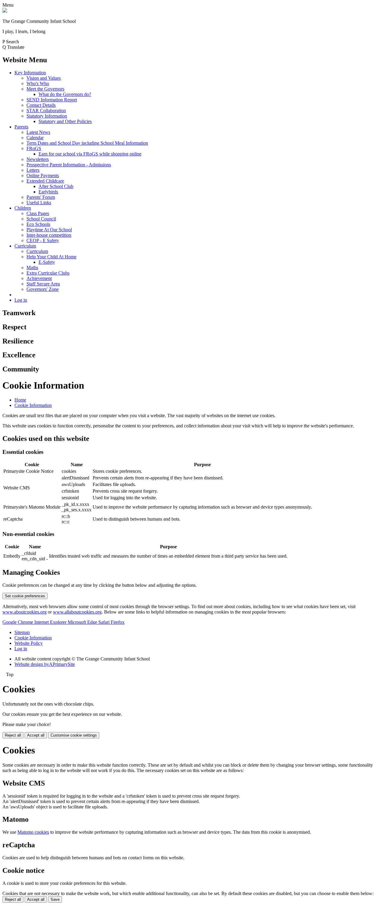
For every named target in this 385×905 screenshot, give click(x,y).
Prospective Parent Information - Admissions (68, 164)
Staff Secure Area (43, 283)
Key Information (30, 72)
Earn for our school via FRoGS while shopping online (89, 153)
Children (22, 208)
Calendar (35, 137)
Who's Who (37, 83)
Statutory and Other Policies (65, 121)
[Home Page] (4, 11)
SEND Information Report (51, 99)
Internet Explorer (51, 622)
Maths (32, 267)
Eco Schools (38, 224)
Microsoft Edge (83, 622)
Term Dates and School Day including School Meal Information (87, 143)
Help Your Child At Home (51, 256)
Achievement (39, 278)
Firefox (118, 622)
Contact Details (41, 105)
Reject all (13, 735)
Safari (104, 622)
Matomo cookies (33, 832)
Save (55, 899)
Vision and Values (43, 78)
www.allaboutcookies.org (77, 611)
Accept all (36, 735)
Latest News (38, 132)
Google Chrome (18, 622)
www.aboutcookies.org (24, 611)
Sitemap (22, 632)
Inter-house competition (48, 235)
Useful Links (38, 202)
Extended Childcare (45, 180)
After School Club (55, 186)
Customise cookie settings (74, 735)
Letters (32, 170)
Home (20, 399)
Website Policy (28, 643)
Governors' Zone (42, 289)
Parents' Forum (40, 197)
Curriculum (25, 245)
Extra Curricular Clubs (47, 273)
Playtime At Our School (49, 229)
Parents (21, 126)
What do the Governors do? (64, 94)
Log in (20, 300)
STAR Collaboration (46, 110)
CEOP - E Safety (42, 240)
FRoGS (33, 148)
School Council (41, 218)
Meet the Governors (45, 88)
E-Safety (46, 262)
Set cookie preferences (25, 596)
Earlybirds (48, 191)
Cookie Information (33, 405)
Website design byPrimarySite (44, 664)
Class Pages (37, 213)
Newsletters (37, 159)
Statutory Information (46, 116)
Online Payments (42, 175)
